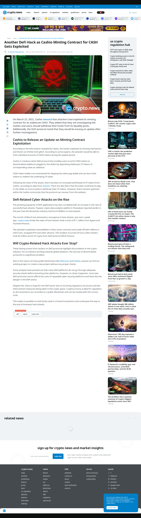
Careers (67, 482)
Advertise (53, 6)
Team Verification (71, 485)
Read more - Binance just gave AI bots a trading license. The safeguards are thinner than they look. (122, 233)
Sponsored (47, 500)
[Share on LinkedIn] (7, 128)
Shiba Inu (46, 485)
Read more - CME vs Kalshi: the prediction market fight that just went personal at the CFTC (122, 140)
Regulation (46, 497)
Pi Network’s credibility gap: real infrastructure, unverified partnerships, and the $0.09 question (121, 367)
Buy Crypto (6, 6)
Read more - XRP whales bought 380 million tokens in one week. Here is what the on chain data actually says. (122, 293)
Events (14, 6)
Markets (65, 12)
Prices (84, 12)
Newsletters (45, 6)
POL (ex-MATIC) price (121, 18)
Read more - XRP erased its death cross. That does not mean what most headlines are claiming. (122, 170)
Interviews (25, 500)
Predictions (75, 12)
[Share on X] (7, 124)
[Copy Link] (7, 136)
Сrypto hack (35, 314)
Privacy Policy (91, 476)
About (37, 6)
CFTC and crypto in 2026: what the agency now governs (121, 51)
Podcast (24, 497)
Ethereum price (24, 18)
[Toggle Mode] (137, 7)
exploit (25, 314)
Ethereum (65, 261)
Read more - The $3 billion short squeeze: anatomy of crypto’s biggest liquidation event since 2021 (122, 385)
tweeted (47, 119)
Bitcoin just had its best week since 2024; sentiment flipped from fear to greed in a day (120, 276)
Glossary (77, 6)
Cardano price (92, 18)
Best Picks (69, 6)
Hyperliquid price (77, 18)
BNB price (50, 18)
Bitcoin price (9, 18)
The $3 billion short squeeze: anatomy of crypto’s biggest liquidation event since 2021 (120, 399)
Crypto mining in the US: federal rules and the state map (122, 88)
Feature (36, 12)
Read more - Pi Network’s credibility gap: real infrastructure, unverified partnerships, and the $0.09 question (122, 353)
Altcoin (45, 491)
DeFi (17, 314)
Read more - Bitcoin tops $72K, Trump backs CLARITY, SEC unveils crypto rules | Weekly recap (122, 110)
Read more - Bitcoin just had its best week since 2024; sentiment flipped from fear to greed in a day (122, 263)
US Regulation (55, 12)
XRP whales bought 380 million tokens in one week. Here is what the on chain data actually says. (122, 306)
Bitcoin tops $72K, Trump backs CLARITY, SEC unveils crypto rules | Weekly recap (122, 123)
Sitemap (24, 504)
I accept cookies (112, 507)
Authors (67, 488)
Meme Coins (21, 6)
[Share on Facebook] (7, 120)
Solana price (63, 18)
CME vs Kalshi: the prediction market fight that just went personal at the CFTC (120, 153)
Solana (77, 261)
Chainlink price (106, 18)
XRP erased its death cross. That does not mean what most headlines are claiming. (121, 183)
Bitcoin (45, 473)
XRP (44, 482)
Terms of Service (92, 473)
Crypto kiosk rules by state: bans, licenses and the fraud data (120, 81)
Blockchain (47, 488)
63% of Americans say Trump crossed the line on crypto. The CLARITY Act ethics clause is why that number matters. (121, 214)
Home (9, 38)
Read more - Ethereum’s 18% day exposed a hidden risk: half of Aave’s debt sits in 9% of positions (122, 323)
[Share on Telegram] (7, 132)
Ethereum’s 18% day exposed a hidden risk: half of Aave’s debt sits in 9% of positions (121, 336)
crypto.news (23, 220)
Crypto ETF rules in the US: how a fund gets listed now (121, 65)
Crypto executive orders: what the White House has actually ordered (121, 73)
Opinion (44, 12)
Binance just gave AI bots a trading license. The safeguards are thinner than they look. (121, 246)
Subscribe (58, 456)
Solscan (46, 185)
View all (122, 94)
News (28, 12)
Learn (91, 12)
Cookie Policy (91, 479)
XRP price (37, 18)
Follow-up (61, 6)
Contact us (30, 6)
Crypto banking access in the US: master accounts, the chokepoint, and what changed (122, 58)
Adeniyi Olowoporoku (17, 52)
